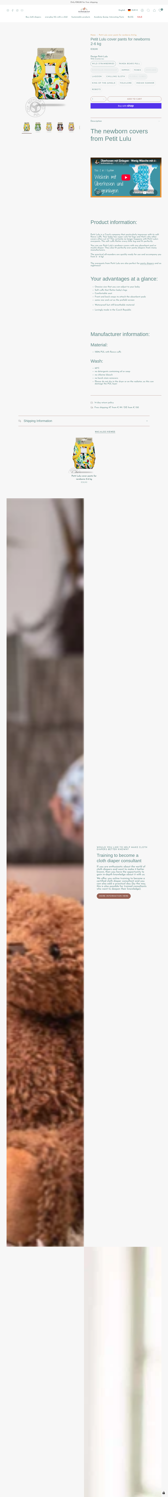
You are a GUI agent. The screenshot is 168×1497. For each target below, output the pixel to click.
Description (96, 121)
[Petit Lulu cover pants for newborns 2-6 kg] (84, 455)
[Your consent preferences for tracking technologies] (163, 1492)
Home (93, 35)
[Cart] (154, 10)
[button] (148, 10)
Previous (21, 77)
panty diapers (147, 263)
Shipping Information (38, 421)
